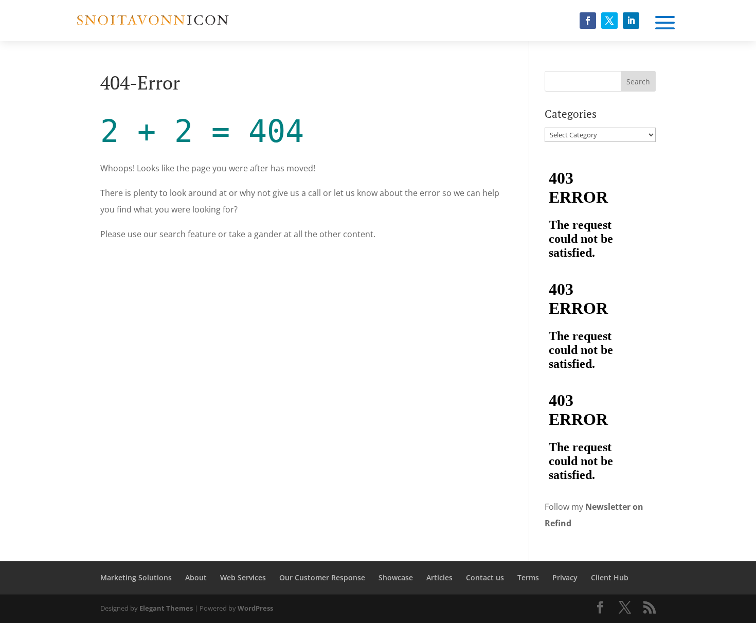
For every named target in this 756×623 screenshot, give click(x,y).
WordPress (255, 608)
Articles (439, 577)
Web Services (243, 577)
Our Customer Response (322, 577)
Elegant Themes (166, 608)
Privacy (565, 577)
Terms (528, 577)
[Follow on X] (609, 20)
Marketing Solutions (136, 577)
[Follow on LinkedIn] (631, 20)
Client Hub (609, 577)
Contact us (485, 577)
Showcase (396, 577)
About (196, 577)
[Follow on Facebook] (588, 20)
